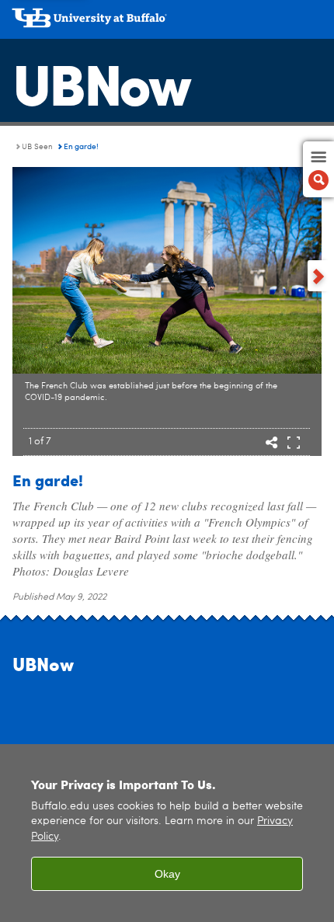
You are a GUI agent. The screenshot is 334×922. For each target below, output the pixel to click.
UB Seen (37, 147)
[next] (318, 275)
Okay (167, 874)
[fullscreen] (293, 444)
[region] (167, 833)
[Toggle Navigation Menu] (318, 169)
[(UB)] (167, 23)
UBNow (101, 81)
